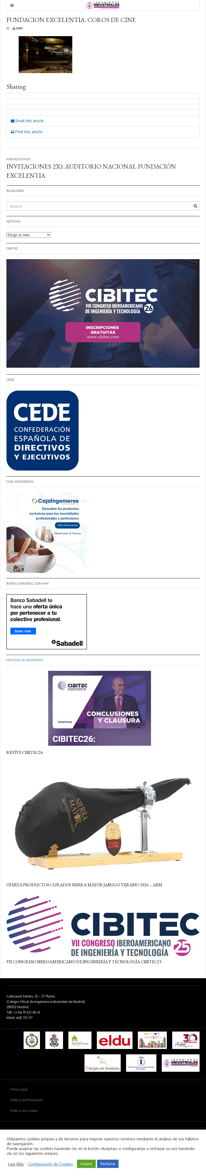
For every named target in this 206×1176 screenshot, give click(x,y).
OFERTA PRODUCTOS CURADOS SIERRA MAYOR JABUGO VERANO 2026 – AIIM (84, 885)
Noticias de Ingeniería (24, 660)
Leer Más (16, 1164)
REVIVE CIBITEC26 (24, 752)
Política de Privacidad (26, 1100)
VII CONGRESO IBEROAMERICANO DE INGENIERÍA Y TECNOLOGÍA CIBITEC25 (83, 962)
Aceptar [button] (86, 1164)
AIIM (19, 28)
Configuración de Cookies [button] (50, 1164)
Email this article (29, 120)
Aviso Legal (18, 1089)
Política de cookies (24, 1111)
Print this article (28, 131)
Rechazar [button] (107, 1164)
